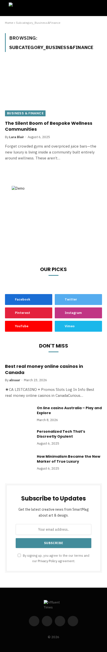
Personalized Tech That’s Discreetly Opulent (61, 434)
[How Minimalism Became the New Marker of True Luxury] (18, 462)
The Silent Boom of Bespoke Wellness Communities (48, 126)
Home (9, 23)
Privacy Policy (47, 561)
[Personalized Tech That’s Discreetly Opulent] (18, 437)
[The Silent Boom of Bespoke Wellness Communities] (53, 89)
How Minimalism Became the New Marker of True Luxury (68, 459)
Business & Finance (25, 113)
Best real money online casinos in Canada (44, 369)
